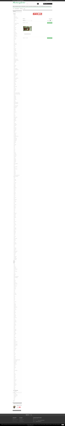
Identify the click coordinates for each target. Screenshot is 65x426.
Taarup (14, 234)
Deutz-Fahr (15, 27)
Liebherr (14, 185)
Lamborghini (15, 330)
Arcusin (14, 162)
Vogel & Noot (15, 43)
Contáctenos (47, 0)
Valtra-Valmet (15, 256)
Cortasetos (15, 84)
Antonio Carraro (15, 238)
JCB (14, 181)
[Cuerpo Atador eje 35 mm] (27, 28)
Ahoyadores (15, 65)
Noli (14, 351)
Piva (14, 355)
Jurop (14, 67)
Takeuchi (15, 374)
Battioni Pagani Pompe (16, 69)
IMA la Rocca (15, 199)
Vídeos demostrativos (48, 6)
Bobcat (14, 177)
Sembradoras (15, 140)
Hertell (14, 311)
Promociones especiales (17, 403)
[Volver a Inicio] (13, 8)
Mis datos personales (21, 421)
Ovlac (14, 352)
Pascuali (15, 253)
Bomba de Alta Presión (19, 405)
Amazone (15, 62)
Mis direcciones (21, 420)
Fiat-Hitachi (15, 180)
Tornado (14, 376)
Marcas (14, 6)
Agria (14, 237)
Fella (14, 198)
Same (14, 255)
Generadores (15, 99)
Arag (14, 272)
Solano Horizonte (15, 370)
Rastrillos (19, 6)
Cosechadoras (31, 6)
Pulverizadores (15, 138)
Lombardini (15, 118)
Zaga (14, 388)
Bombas (15, 66)
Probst (14, 357)
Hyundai (15, 80)
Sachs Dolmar (15, 124)
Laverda (14, 31)
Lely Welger (15, 204)
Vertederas (15, 159)
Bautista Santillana (16, 163)
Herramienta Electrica (16, 102)
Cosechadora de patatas (16, 23)
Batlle (14, 45)
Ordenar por (24, 20)
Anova (14, 82)
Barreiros (15, 239)
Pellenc (14, 354)
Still (14, 372)
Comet (14, 292)
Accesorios (15, 88)
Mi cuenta (20, 417)
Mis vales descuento (21, 419)
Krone (14, 30)
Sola (14, 146)
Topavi (14, 375)
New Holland (15, 259)
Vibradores (15, 160)
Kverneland (15, 144)
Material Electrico (15, 106)
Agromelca (15, 161)
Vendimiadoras (15, 258)
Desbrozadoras (15, 86)
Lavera (14, 260)
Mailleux (14, 261)
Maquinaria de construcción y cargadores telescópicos (16, 176)
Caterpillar (15, 179)
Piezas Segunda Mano (42, 6)
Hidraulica (15, 312)
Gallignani (15, 49)
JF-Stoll (14, 200)
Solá (14, 42)
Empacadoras (23, 6)
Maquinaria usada (15, 395)
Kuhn (14, 63)
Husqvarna (15, 123)
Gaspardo (15, 142)
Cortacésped (15, 81)
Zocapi (14, 389)
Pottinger (15, 356)
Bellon (14, 219)
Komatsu (15, 183)
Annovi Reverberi (15, 68)
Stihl (14, 126)
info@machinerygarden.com (38, 421)
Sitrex (14, 368)
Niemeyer (15, 349)
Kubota (14, 184)
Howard (14, 215)
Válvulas (15, 158)
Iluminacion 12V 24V (16, 105)
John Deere (15, 29)
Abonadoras (15, 61)
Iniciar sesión (50, 0)
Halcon (14, 164)
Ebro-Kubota (15, 294)
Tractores (27, 6)
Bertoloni (15, 280)
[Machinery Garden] (19, 3)
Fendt (14, 298)
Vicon (14, 64)
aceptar (63, 424)
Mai (14, 165)
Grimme (14, 28)
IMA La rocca (15, 317)
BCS (14, 218)
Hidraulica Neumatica (16, 103)
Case (14, 178)
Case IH (15, 25)
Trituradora (15, 257)
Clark (14, 291)
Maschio (15, 216)
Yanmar (14, 387)
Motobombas (15, 107)
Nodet (14, 145)
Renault (14, 254)
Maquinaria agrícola (36, 6)
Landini (14, 331)
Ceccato (15, 195)
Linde (14, 335)
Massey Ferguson (15, 394)
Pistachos (15, 137)
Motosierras (15, 120)
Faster (14, 104)
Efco (14, 122)
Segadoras (16, 6)
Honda (14, 100)
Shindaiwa (15, 125)
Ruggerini (15, 119)
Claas (14, 26)
